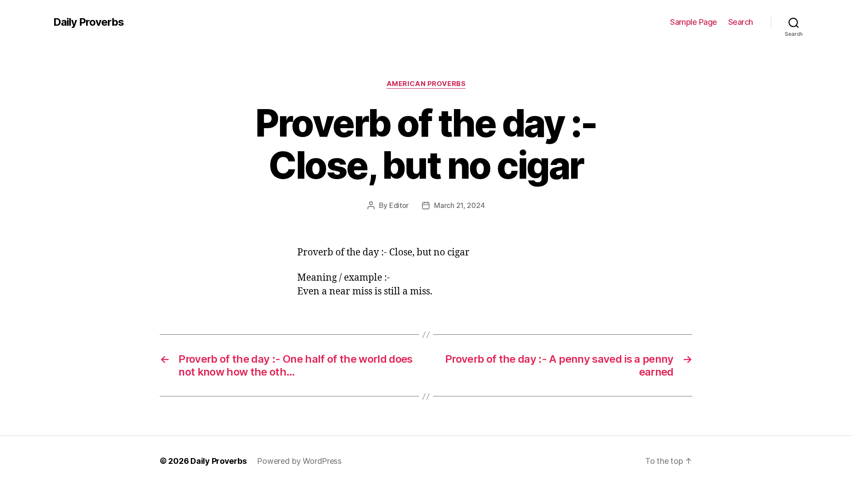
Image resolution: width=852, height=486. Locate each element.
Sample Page (693, 22)
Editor (399, 205)
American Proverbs (426, 84)
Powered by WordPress (299, 461)
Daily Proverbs (88, 22)
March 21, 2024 (459, 205)
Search (740, 22)
